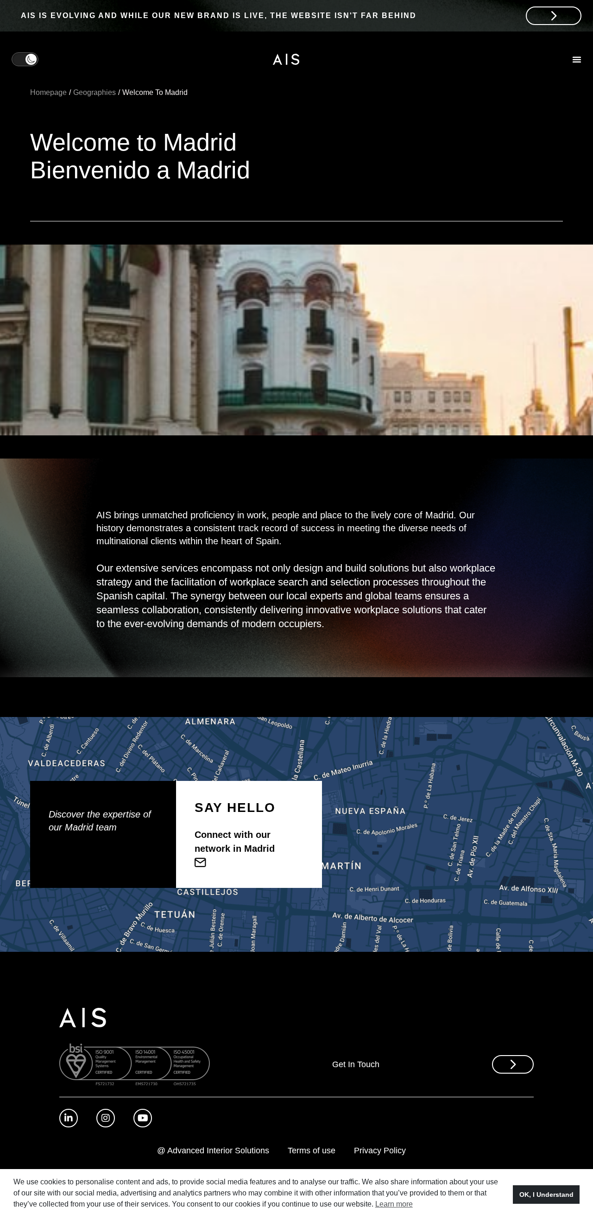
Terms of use (311, 1150)
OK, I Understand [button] (546, 1194)
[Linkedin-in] (68, 1118)
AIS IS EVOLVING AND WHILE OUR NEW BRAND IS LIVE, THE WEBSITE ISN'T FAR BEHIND (218, 15)
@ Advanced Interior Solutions (213, 1150)
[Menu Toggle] (576, 59)
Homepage (48, 92)
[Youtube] (142, 1118)
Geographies (94, 92)
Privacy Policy (380, 1150)
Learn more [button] (394, 1204)
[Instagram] (105, 1118)
